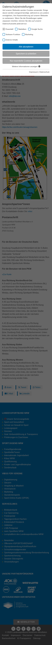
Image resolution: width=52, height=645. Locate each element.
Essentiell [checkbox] (9, 29)
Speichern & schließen (26, 54)
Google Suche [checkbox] (37, 29)
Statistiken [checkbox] (22, 29)
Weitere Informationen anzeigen (25, 66)
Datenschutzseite (9, 24)
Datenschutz (44, 72)
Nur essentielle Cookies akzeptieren (26, 61)
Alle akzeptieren (26, 47)
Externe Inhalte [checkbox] (12, 40)
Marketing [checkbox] (29, 34)
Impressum (33, 72)
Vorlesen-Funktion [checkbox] (13, 34)
